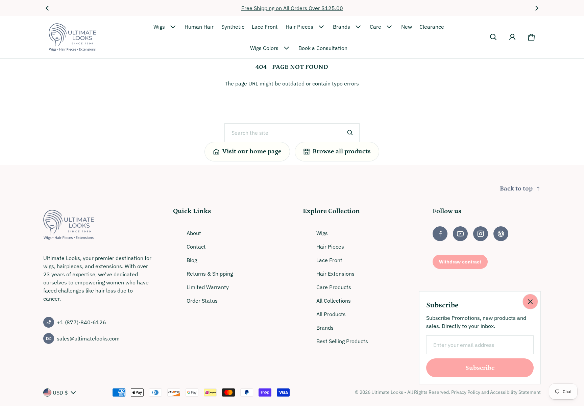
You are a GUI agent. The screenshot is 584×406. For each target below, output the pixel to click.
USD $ (60, 392)
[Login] (512, 37)
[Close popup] (530, 301)
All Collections (333, 300)
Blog (192, 260)
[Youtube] (460, 233)
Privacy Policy (465, 392)
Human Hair (199, 26)
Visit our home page (252, 151)
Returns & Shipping (210, 273)
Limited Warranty (208, 287)
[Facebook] (440, 233)
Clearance (431, 26)
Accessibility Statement (515, 392)
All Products (331, 314)
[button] (493, 37)
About (194, 233)
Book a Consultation (322, 48)
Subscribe (480, 368)
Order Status (202, 300)
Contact (196, 246)
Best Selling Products (342, 341)
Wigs (159, 26)
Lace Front (265, 26)
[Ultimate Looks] (72, 37)
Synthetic (232, 26)
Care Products (333, 287)
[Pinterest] (500, 233)
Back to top (516, 188)
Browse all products (342, 151)
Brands (341, 26)
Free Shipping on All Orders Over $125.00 (292, 8)
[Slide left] (47, 8)
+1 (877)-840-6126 (81, 322)
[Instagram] (480, 233)
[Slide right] (537, 8)
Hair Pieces (299, 26)
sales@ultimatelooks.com (88, 338)
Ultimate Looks (387, 392)
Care (375, 26)
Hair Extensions (335, 273)
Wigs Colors (264, 48)
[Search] (350, 132)
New (406, 26)
